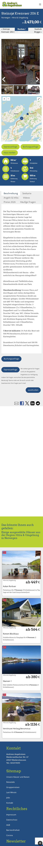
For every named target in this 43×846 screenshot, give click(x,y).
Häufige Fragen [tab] (28, 201)
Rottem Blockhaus (11, 634)
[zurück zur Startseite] (12, 4)
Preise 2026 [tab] (10, 201)
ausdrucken (33, 390)
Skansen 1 (7, 681)
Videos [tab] (26, 197)
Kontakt (9, 803)
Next (36, 89)
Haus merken (9, 152)
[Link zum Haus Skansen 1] (21, 660)
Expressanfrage (10, 146)
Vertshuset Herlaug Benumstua (16, 728)
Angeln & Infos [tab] (11, 197)
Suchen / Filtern (22, 30)
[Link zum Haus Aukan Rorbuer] (21, 565)
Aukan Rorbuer (9, 586)
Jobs (8, 797)
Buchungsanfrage (30, 146)
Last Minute (11, 792)
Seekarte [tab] (26, 193)
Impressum (11, 814)
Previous (5, 89)
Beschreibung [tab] (11, 193)
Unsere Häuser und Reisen (17, 777)
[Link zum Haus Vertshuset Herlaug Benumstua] (21, 707)
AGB (8, 825)
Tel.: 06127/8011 (13, 763)
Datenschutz (11, 820)
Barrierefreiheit (13, 830)
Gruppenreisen (12, 787)
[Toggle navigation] (40, 4)
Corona (9, 835)
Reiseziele (10, 782)
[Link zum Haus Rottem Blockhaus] (21, 612)
